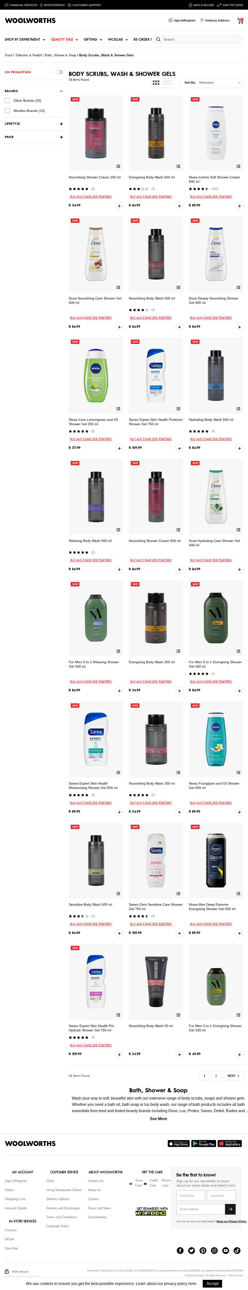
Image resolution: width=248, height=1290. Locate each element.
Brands (11, 91)
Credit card (153, 1183)
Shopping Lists (15, 1199)
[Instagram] (216, 1251)
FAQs (50, 1181)
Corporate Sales (57, 1226)
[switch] (59, 72)
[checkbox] (7, 100)
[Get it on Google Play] (204, 1143)
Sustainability (97, 1217)
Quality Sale (62, 39)
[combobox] (201, 39)
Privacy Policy (236, 1276)
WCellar (115, 39)
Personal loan (168, 1183)
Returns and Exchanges (63, 1208)
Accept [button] (212, 1284)
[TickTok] (239, 1251)
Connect (10, 1230)
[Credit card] (145, 1184)
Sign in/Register (16, 1181)
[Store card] (130, 1184)
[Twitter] (194, 1251)
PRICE (9, 137)
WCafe (9, 1239)
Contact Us (96, 1181)
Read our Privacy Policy (232, 1221)
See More (158, 1119)
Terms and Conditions (61, 1217)
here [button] (192, 1284)
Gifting (90, 39)
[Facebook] (182, 1251)
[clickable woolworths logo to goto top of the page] (30, 1143)
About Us (94, 1190)
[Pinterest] (205, 1251)
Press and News (99, 1208)
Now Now (11, 1248)
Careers (93, 1199)
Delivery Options (58, 1199)
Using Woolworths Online (63, 1190)
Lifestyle (12, 124)
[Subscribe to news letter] (230, 1209)
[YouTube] (228, 1251)
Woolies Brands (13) (29, 111)
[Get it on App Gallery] (230, 1143)
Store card (139, 1183)
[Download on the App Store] (179, 1143)
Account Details (16, 1208)
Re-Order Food (147, 39)
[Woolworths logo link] (30, 20)
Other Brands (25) (27, 100)
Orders (9, 1190)
